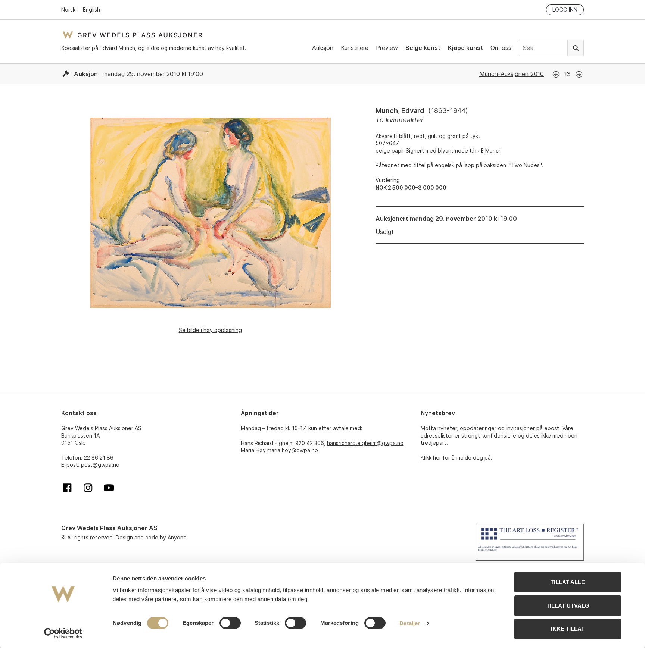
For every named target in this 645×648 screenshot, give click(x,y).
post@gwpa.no (100, 464)
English (91, 9)
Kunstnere (354, 47)
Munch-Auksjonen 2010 (511, 74)
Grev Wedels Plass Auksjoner (132, 35)
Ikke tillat (568, 629)
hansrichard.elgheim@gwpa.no (365, 443)
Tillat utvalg (567, 605)
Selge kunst (422, 47)
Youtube (109, 488)
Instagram (88, 488)
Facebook (67, 488)
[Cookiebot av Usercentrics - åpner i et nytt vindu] (63, 633)
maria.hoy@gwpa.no (292, 450)
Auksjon (322, 47)
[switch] (230, 623)
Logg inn (564, 9)
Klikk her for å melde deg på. (456, 457)
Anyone (177, 537)
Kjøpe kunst (465, 47)
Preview (387, 47)
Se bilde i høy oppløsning (210, 330)
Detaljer (409, 623)
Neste (579, 74)
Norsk (68, 9)
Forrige (556, 74)
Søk (575, 48)
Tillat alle (568, 582)
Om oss (500, 47)
